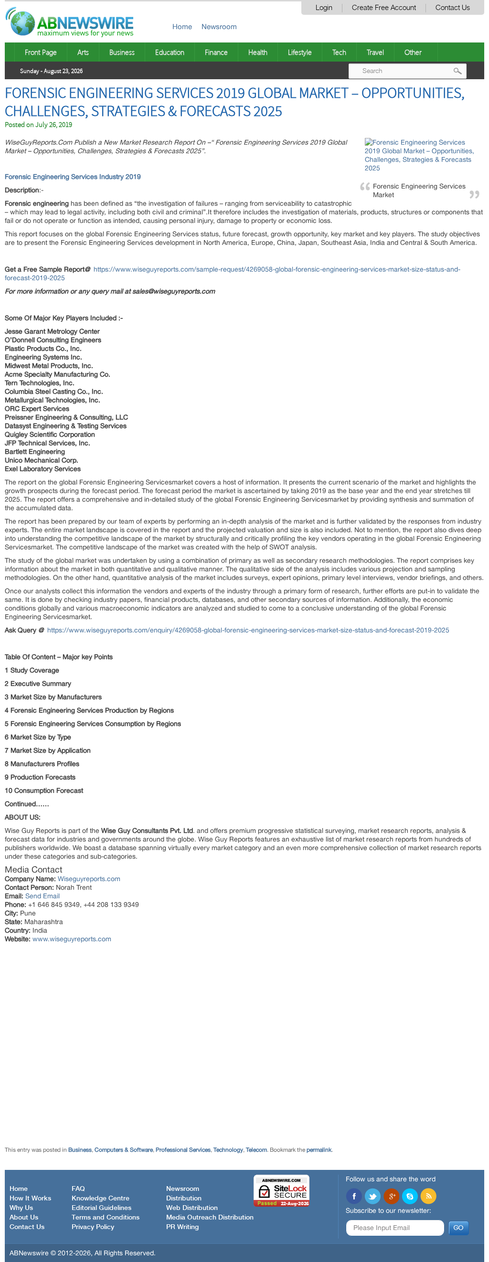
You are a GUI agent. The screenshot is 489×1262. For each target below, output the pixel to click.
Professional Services (183, 1149)
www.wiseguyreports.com (71, 939)
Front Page (41, 52)
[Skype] (410, 1197)
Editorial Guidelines (101, 1208)
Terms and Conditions (105, 1217)
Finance (216, 52)
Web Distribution (192, 1208)
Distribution (184, 1198)
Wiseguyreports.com (89, 879)
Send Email (42, 896)
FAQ (78, 1189)
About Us (24, 1217)
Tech (339, 52)
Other (413, 52)
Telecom (256, 1149)
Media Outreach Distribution (210, 1217)
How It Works (30, 1198)
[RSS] (428, 1197)
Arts (83, 52)
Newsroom (219, 26)
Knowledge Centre (100, 1198)
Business (122, 52)
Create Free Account (384, 7)
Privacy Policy (93, 1227)
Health (257, 52)
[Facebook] (354, 1197)
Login (324, 7)
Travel (375, 52)
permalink (319, 1149)
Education (169, 52)
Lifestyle (300, 52)
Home (182, 26)
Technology (228, 1149)
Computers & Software (124, 1149)
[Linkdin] (391, 1197)
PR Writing (182, 1227)
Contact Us (453, 7)
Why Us (21, 1208)
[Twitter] (372, 1197)
